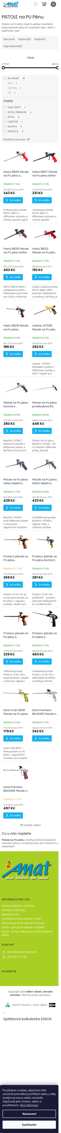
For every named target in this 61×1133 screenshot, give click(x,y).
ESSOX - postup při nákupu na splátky (23, 927)
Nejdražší (39, 39)
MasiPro (15, 126)
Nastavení (29, 1114)
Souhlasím (29, 1125)
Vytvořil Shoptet (21, 1004)
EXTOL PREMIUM (19, 112)
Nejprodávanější (12, 46)
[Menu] (53, 4)
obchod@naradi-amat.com (22, 951)
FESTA (13, 116)
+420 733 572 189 (16, 956)
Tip (11, 92)
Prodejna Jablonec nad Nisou (18, 905)
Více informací (29, 1105)
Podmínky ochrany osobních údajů (21, 918)
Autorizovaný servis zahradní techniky (23, 923)
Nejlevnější (24, 39)
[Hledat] (35, 4)
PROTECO (15, 131)
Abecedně (9, 39)
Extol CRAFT (17, 107)
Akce (12, 83)
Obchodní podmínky (13, 910)
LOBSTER (15, 121)
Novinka (14, 87)
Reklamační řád (10, 914)
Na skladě (16, 78)
